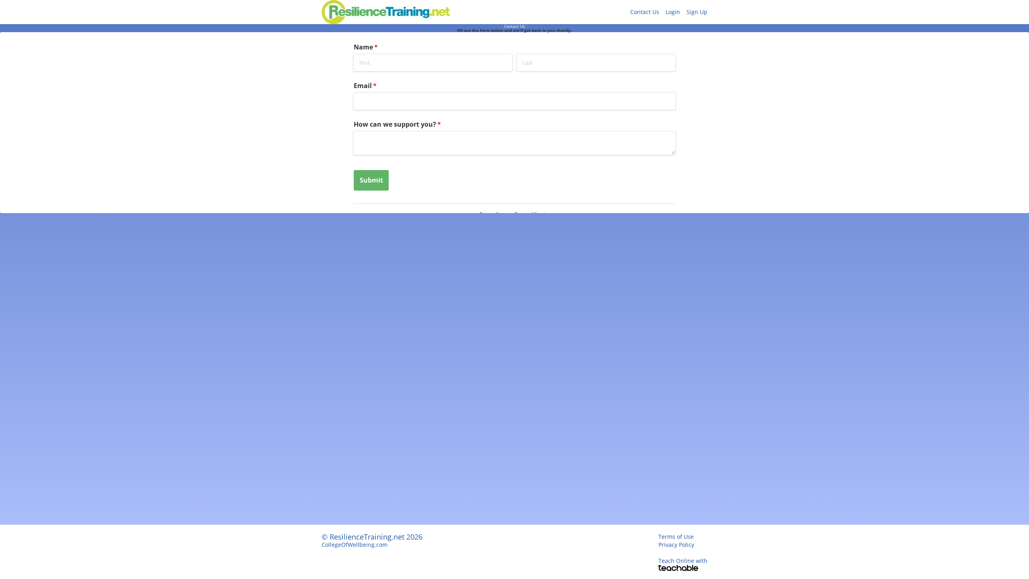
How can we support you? (410, 124)
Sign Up (697, 12)
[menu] (665, 12)
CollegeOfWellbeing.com (354, 544)
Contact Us (644, 12)
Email (378, 85)
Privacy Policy (676, 544)
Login (673, 12)
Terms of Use (676, 536)
